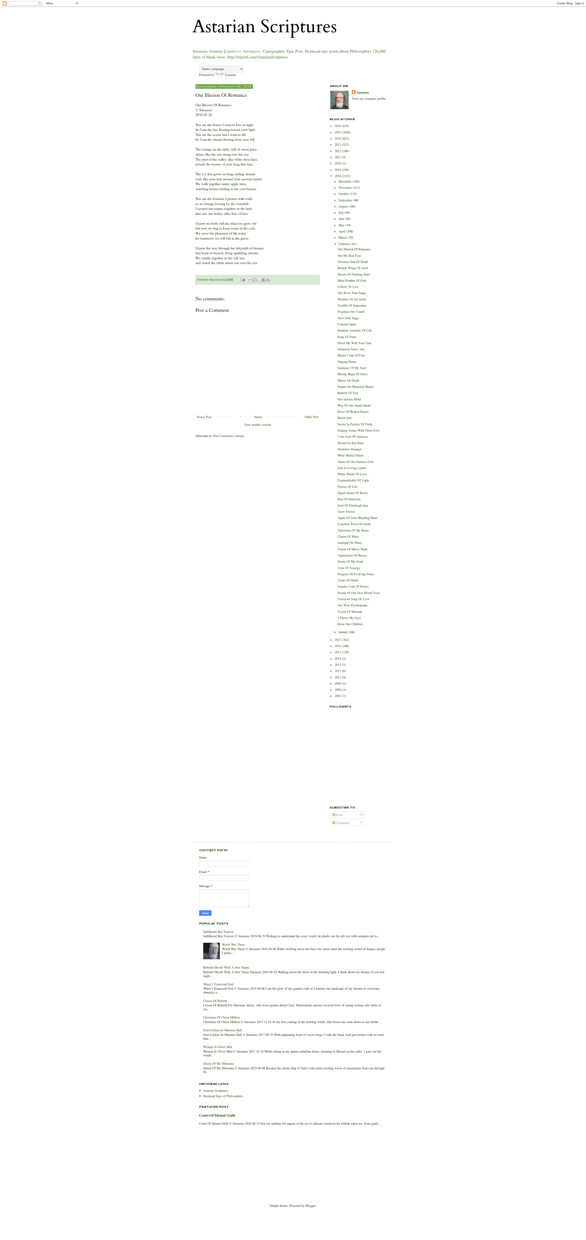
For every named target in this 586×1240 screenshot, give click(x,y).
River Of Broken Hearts (353, 411)
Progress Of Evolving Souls (356, 574)
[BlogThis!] (255, 280)
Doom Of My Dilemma (218, 1063)
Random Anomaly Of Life (355, 330)
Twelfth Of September (352, 305)
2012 (338, 671)
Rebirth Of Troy (348, 393)
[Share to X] (259, 280)
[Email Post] (242, 279)
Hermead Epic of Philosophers (223, 1096)
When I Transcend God (218, 984)
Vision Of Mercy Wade (353, 549)
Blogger (311, 1205)
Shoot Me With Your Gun (354, 343)
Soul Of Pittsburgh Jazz (353, 505)
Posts (339, 815)
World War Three (233, 944)
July (342, 212)
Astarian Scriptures (264, 26)
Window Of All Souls (352, 299)
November (346, 187)
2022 (338, 151)
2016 (338, 646)
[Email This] (250, 280)
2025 (338, 132)
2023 (338, 144)
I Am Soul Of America (353, 436)
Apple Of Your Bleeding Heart (357, 518)
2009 (338, 683)
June (342, 218)
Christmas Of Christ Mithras (221, 1017)
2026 (338, 126)
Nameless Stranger (350, 449)
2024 (338, 138)
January (344, 632)
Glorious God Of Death (353, 261)
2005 (338, 689)
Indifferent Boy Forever (218, 931)
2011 (338, 677)
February (345, 244)
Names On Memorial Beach (355, 386)
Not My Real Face (349, 255)
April (342, 231)
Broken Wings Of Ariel (353, 268)
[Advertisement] (352, 776)
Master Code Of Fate (351, 355)
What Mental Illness (351, 455)
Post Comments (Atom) (228, 436)
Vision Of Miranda (350, 611)
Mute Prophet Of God (352, 280)
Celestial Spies (347, 324)
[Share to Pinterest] (268, 280)
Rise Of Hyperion (349, 499)
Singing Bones (347, 361)
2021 (338, 157)
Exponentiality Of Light (353, 480)
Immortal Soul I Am (351, 349)
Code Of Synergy (349, 568)
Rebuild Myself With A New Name (226, 967)
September (346, 200)
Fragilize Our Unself (351, 311)
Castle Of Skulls (348, 580)
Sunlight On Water (350, 542)
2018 (338, 176)
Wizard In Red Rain (351, 443)
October (344, 194)
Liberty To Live (348, 286)
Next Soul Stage (348, 318)
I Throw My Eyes (349, 618)
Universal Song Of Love (353, 599)
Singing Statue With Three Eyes (359, 430)
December (346, 181)
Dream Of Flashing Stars (354, 274)
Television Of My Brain (353, 530)
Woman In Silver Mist (217, 1047)
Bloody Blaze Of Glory (353, 374)
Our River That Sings (352, 293)
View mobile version (257, 424)
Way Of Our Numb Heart (354, 405)
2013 (338, 664)
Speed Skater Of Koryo (353, 493)
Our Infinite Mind (349, 399)
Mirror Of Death (348, 380)
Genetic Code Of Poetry (353, 586)
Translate (230, 75)
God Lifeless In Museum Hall (222, 1030)
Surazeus (362, 92)
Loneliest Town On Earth (354, 524)
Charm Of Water (348, 536)
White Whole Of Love (352, 474)
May (342, 225)
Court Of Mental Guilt (217, 1115)
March (343, 237)
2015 (338, 652)
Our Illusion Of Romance (354, 249)
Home (258, 417)
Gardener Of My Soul (352, 368)
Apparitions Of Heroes (352, 555)
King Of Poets (347, 337)
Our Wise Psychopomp (352, 605)
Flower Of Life (348, 486)
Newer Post (204, 417)
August (344, 206)
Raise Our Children (350, 624)
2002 (338, 696)
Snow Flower (346, 511)
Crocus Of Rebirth (215, 1001)
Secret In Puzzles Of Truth (355, 424)
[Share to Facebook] (263, 280)
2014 (338, 658)
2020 (338, 163)
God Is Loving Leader (352, 468)
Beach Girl (345, 418)
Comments (342, 823)
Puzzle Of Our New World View (359, 593)
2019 (338, 169)
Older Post (311, 417)
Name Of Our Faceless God (355, 461)
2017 (338, 640)
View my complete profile (369, 98)
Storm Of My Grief (350, 561)
